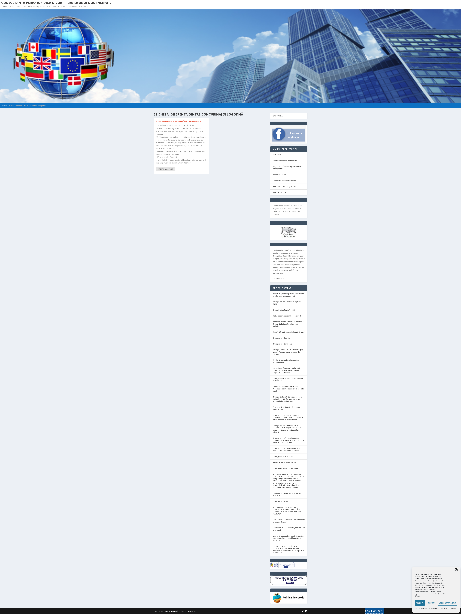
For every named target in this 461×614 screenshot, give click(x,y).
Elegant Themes (170, 611)
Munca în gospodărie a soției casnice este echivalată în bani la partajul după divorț (288, 538)
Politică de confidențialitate (284, 186)
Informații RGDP (279, 175)
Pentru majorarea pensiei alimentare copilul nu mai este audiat (288, 295)
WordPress (192, 611)
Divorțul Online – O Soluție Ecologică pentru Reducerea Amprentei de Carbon (288, 352)
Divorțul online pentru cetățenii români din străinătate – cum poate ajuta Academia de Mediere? (288, 417)
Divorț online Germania (282, 344)
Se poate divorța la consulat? (285, 462)
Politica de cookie (280, 192)
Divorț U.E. (177, 125)
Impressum (453, 608)
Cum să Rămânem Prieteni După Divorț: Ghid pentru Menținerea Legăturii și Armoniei (286, 370)
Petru (160, 125)
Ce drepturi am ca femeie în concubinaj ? (178, 121)
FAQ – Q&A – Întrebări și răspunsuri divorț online (287, 167)
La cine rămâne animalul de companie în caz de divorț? (289, 521)
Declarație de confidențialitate (438, 608)
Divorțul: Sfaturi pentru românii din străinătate (288, 379)
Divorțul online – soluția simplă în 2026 (287, 303)
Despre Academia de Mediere (285, 161)
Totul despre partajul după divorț (287, 316)
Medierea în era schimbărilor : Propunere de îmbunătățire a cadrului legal (288, 388)
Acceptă (420, 603)
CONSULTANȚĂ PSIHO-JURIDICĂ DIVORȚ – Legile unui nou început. (56, 2)
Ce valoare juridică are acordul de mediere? (287, 494)
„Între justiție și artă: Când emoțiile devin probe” (287, 408)
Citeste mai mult (165, 169)
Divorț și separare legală (283, 456)
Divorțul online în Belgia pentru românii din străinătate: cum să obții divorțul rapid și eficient (288, 440)
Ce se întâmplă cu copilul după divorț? (289, 332)
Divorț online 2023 (280, 501)
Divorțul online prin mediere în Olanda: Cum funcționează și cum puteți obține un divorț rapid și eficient (287, 428)
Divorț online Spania (281, 338)
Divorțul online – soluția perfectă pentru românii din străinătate (286, 449)
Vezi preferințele (447, 603)
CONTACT (277, 155)
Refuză (431, 603)
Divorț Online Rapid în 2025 (284, 310)
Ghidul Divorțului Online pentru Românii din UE (286, 361)
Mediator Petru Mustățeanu (284, 180)
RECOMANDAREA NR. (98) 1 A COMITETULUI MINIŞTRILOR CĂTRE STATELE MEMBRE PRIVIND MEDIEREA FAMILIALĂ (288, 510)
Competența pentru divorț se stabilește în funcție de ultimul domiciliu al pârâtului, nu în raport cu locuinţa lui (288, 549)
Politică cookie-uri (421, 608)
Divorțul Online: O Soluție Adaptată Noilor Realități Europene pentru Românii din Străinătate (287, 399)
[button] (456, 570)
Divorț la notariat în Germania (285, 468)
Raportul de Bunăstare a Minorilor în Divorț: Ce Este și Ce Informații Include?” (288, 324)
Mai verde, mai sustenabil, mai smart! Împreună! (289, 529)
